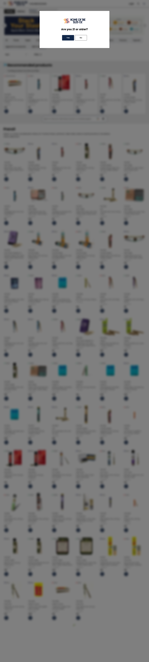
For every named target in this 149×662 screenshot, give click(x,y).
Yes (68, 37)
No (81, 37)
